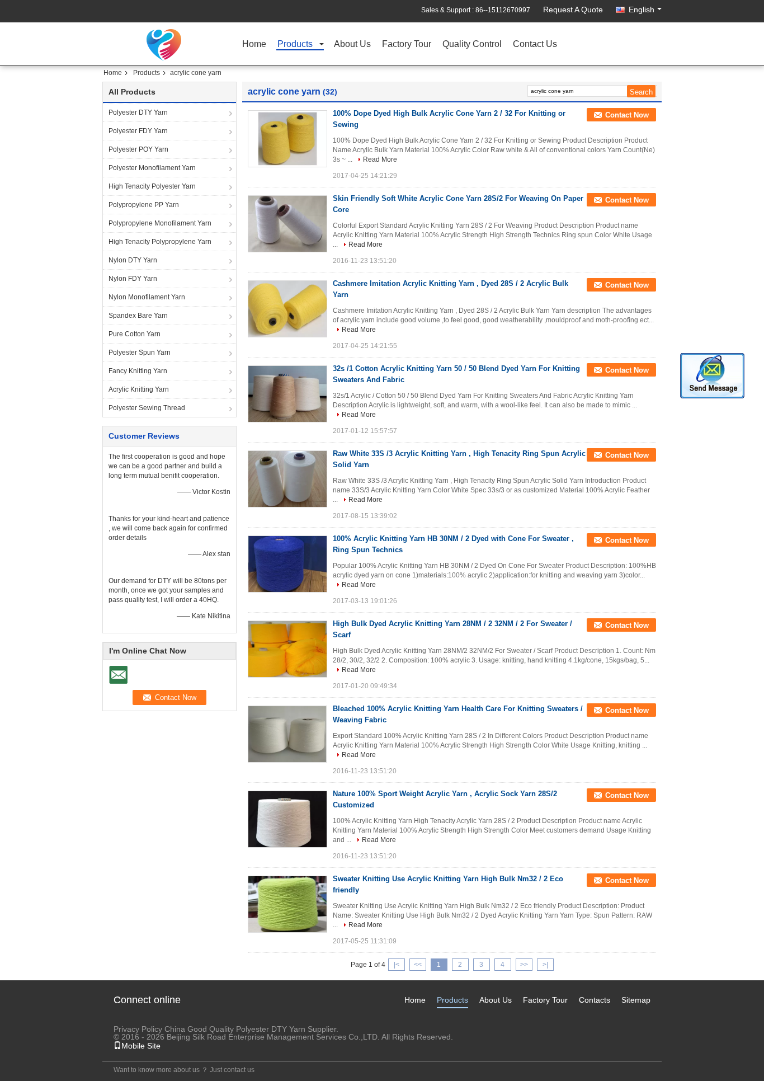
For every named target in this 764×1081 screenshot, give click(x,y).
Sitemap (635, 999)
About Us (352, 44)
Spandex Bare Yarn (138, 315)
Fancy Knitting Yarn (138, 371)
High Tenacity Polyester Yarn (152, 186)
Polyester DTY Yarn (138, 112)
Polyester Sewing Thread (147, 408)
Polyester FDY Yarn (138, 131)
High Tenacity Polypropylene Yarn (160, 242)
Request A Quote (573, 9)
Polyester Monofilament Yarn (152, 168)
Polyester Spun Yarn (140, 352)
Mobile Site (141, 1045)
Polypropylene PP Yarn (144, 205)
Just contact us (232, 1070)
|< (396, 965)
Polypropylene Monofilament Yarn (160, 223)
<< (418, 965)
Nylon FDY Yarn (133, 279)
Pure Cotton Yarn (135, 334)
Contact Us (535, 44)
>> (524, 965)
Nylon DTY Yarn (133, 260)
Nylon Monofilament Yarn (147, 297)
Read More (380, 159)
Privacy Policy (138, 1028)
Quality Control (472, 44)
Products (295, 44)
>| (545, 965)
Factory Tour (406, 44)
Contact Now (627, 115)
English (641, 9)
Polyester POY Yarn (138, 149)
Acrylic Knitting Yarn (139, 389)
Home (254, 44)
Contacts (594, 999)
